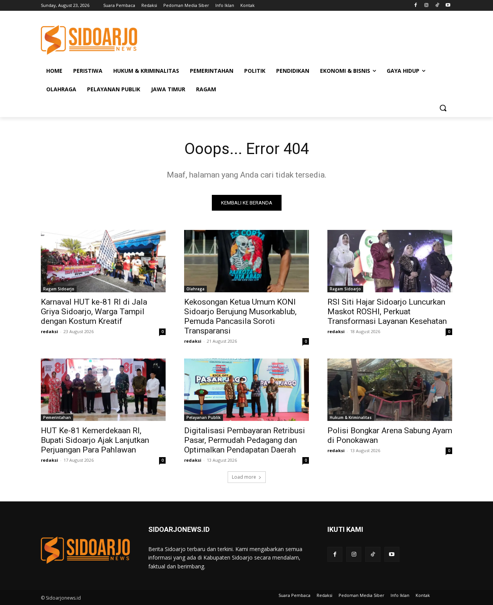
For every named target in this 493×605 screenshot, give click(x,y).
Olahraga (195, 289)
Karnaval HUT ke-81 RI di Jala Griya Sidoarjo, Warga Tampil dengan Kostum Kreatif (94, 311)
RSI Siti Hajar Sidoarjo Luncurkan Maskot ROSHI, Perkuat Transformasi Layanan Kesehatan (387, 311)
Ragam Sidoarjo (58, 289)
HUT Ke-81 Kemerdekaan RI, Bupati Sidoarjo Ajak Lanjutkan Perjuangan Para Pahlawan (95, 440)
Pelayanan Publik (203, 417)
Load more (244, 477)
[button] (443, 108)
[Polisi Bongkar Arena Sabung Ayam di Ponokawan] (389, 390)
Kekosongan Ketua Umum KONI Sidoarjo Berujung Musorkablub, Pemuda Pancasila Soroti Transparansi (240, 316)
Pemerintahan (57, 417)
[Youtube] (447, 5)
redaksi (49, 331)
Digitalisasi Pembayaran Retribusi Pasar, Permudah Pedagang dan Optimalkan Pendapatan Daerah (244, 440)
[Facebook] (415, 5)
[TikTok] (437, 5)
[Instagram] (426, 5)
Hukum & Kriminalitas (351, 417)
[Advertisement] (304, 39)
